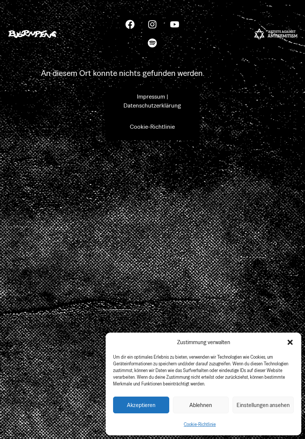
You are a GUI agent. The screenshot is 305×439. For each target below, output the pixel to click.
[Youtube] (175, 24)
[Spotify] (152, 42)
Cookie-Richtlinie (200, 424)
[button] (290, 342)
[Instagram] (152, 24)
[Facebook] (130, 24)
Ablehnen (200, 404)
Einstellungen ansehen (263, 404)
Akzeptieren (141, 404)
